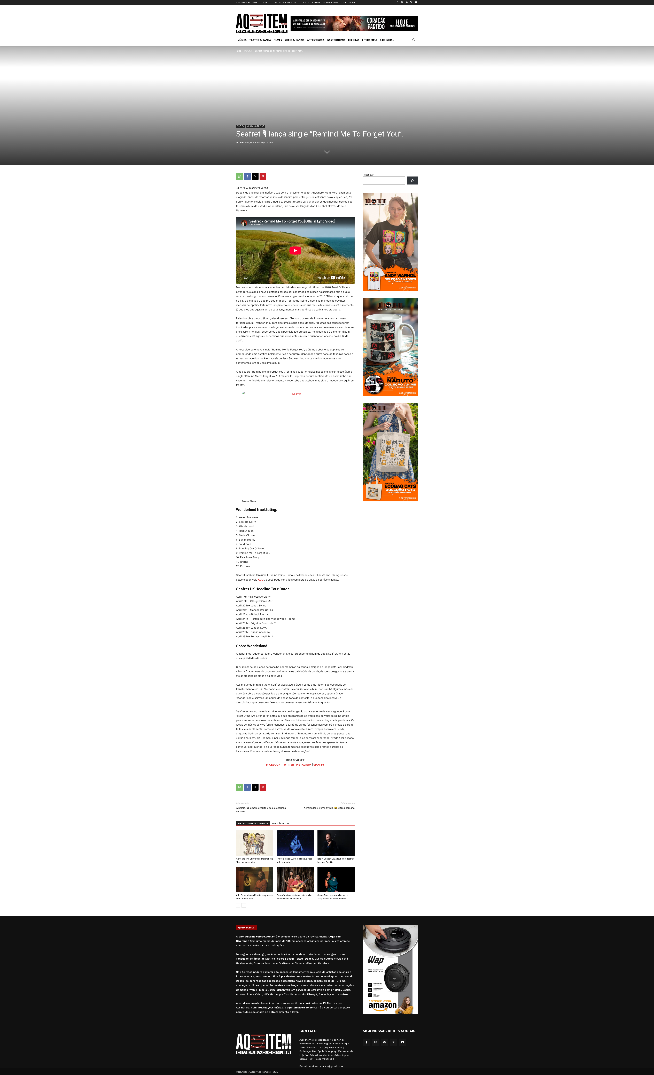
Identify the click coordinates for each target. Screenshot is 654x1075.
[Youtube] (416, 2)
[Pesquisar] (412, 180)
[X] (411, 2)
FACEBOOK (273, 764)
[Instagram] (402, 2)
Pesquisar (368, 174)
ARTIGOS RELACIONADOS (253, 823)
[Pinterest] (263, 176)
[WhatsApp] (239, 176)
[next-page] (244, 905)
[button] (414, 40)
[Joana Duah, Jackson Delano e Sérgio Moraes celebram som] (336, 879)
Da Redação (246, 142)
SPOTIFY (319, 764)
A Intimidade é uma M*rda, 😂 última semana (329, 807)
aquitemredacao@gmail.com (326, 1066)
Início (238, 50)
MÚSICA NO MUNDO (255, 126)
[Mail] (407, 2)
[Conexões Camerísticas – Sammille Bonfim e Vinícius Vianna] (295, 879)
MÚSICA (248, 50)
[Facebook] (397, 2)
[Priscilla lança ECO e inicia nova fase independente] (295, 843)
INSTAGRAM (303, 764)
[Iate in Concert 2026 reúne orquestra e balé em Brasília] (336, 843)
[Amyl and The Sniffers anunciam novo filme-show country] (254, 843)
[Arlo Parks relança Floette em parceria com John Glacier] (254, 879)
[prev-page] (238, 905)
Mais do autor (280, 823)
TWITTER (288, 764)
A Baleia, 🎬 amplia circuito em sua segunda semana (261, 809)
